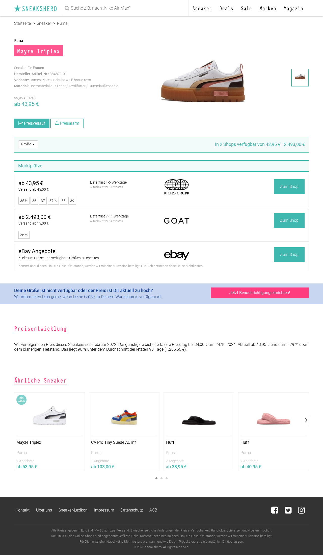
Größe (26, 144)
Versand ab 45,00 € (33, 189)
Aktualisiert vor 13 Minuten (106, 187)
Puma (62, 23)
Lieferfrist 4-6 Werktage (108, 182)
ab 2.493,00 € (34, 217)
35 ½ (24, 201)
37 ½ (53, 201)
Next (306, 420)
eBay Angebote (37, 251)
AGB (153, 510)
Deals (226, 8)
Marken (267, 8)
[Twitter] (288, 512)
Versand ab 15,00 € (33, 223)
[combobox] (125, 8)
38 (64, 201)
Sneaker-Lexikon (73, 510)
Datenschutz (132, 510)
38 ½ (24, 235)
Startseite (22, 23)
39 (72, 201)
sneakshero (37, 8)
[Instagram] (301, 512)
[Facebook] (275, 512)
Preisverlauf (34, 123)
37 (43, 201)
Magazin (293, 8)
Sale (246, 8)
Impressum (104, 510)
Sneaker (202, 8)
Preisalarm (69, 123)
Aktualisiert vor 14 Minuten (106, 221)
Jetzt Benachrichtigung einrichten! (259, 292)
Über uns (44, 510)
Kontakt (23, 510)
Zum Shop (289, 186)
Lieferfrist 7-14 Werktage (109, 216)
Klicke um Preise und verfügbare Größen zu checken (58, 258)
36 (34, 201)
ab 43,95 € (30, 183)
